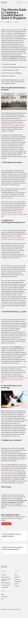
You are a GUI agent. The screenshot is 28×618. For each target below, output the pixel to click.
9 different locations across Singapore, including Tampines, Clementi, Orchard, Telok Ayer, (12, 212)
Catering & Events (5, 582)
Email (2, 598)
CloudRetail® (4, 587)
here (2, 307)
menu (13, 70)
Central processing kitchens (6, 580)
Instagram (17, 579)
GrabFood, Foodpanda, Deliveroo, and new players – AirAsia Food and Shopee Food (14, 379)
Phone (2, 594)
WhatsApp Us (19, 2)
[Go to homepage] (4, 2)
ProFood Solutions (5, 585)
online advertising (19, 470)
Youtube (17, 586)
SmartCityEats (18, 581)
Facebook (17, 577)
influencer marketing (7, 472)
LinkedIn (17, 583)
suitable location (17, 174)
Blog (16, 574)
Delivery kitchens (5, 577)
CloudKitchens (16, 35)
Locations (3, 574)
